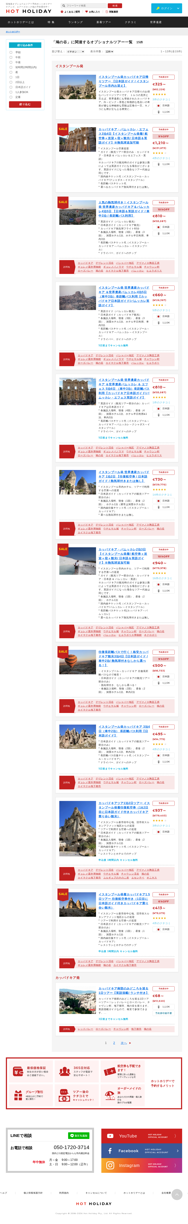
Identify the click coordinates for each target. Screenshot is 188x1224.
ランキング (75, 22)
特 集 (51, 22)
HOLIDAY (29, 11)
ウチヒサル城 (134, 266)
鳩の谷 (99, 270)
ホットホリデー (13, 32)
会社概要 (166, 1193)
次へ (124, 1043)
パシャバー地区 (125, 263)
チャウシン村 (152, 266)
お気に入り (94, 11)
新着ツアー (104, 22)
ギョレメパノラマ (113, 266)
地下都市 (136, 1029)
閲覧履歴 (113, 11)
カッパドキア (85, 263)
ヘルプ (3, 1193)
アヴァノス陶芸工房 (148, 263)
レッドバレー (85, 1029)
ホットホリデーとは (21, 22)
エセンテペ (137, 877)
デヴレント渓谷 (105, 263)
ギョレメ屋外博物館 (89, 266)
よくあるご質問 (72, 11)
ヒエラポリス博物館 (130, 635)
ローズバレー (85, 270)
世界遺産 (156, 22)
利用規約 (64, 1193)
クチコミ (131, 22)
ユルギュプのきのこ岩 (116, 877)
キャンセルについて (96, 1193)
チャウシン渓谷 (130, 873)
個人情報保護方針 (33, 1193)
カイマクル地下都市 (117, 270)
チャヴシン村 (121, 1029)
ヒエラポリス (154, 270)
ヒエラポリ (153, 363)
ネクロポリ (150, 635)
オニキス (152, 877)
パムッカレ (137, 270)
